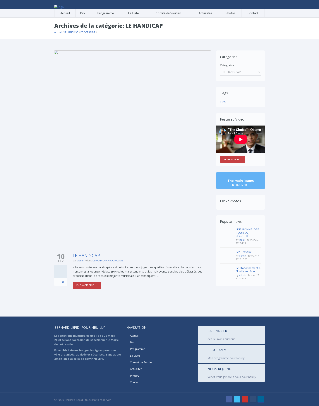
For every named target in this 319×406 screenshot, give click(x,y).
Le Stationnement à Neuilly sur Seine (248, 269)
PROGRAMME (87, 32)
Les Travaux (243, 252)
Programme (105, 13)
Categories (227, 65)
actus (223, 101)
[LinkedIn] (261, 399)
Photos (230, 13)
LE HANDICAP (71, 32)
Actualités (205, 13)
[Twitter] (237, 399)
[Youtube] (245, 399)
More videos (231, 159)
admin (80, 260)
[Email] (253, 399)
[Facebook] (229, 399)
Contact (253, 13)
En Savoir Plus (85, 285)
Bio (82, 13)
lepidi (242, 239)
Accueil (65, 13)
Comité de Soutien (168, 13)
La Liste (133, 13)
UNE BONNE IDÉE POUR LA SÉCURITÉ (247, 232)
